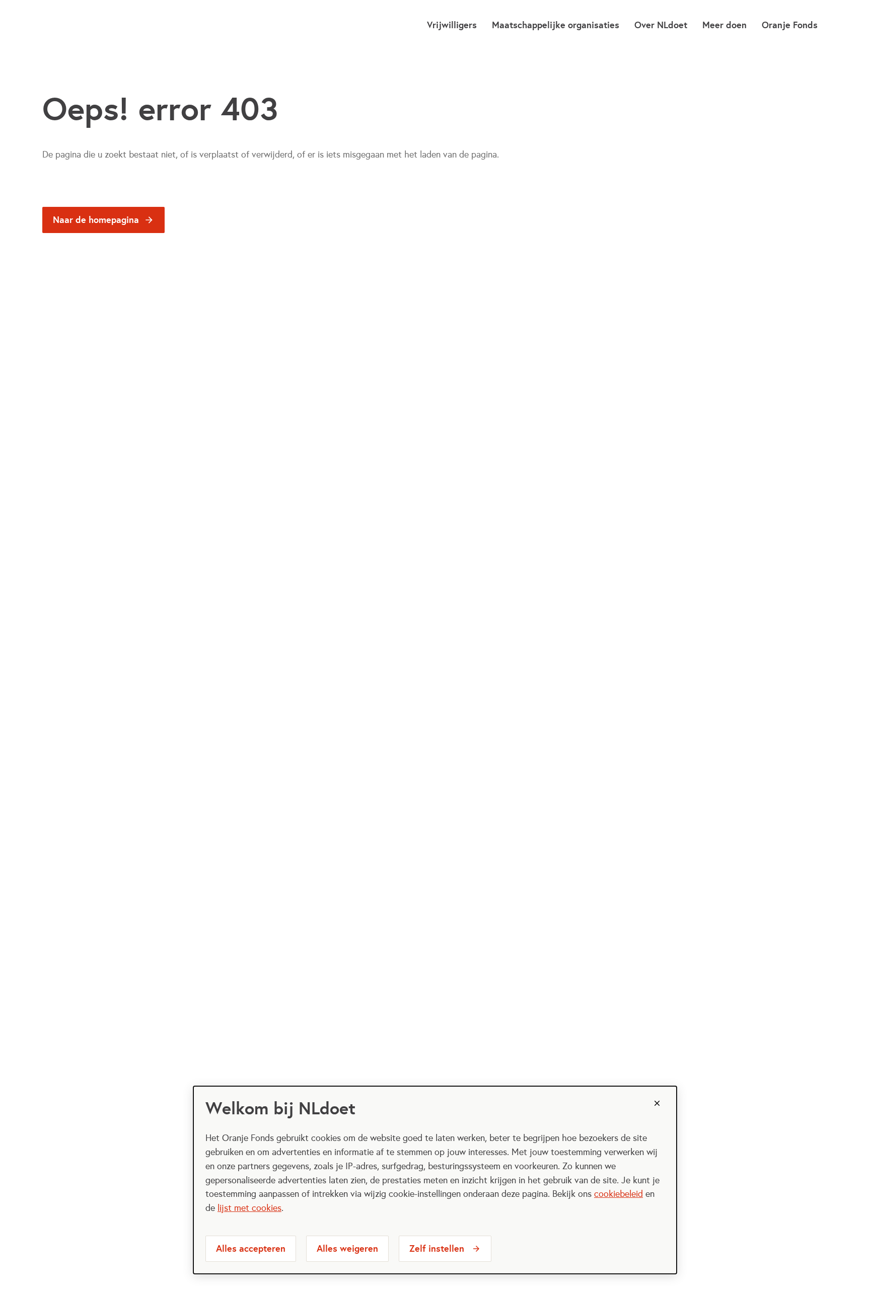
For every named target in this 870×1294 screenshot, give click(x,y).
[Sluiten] (657, 1103)
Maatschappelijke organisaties (555, 25)
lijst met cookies (249, 1207)
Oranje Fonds (790, 25)
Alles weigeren (347, 1248)
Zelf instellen (436, 1248)
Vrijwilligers (452, 25)
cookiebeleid (618, 1193)
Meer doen (724, 25)
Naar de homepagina (96, 219)
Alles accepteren (250, 1248)
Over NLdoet (660, 25)
